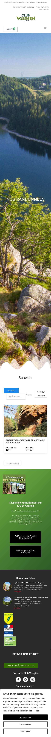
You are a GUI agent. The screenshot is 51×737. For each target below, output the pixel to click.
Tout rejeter (25, 731)
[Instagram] (25, 679)
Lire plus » (17, 591)
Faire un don (45, 7)
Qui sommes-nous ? (19, 7)
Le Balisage (31, 7)
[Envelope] (32, 679)
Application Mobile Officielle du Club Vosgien (28, 583)
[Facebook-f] (18, 679)
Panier (38, 7)
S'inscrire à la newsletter (21, 665)
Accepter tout (25, 717)
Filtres (11, 390)
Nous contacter (44, 10)
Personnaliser (25, 724)
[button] (45, 28)
